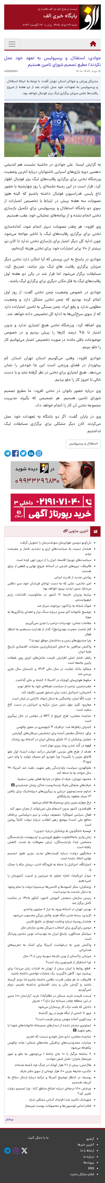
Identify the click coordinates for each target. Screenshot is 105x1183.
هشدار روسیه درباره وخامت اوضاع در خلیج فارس (58, 921)
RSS (91, 1168)
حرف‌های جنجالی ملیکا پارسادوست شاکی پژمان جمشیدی (53, 785)
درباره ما (88, 1157)
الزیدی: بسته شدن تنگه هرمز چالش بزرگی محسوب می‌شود (51, 915)
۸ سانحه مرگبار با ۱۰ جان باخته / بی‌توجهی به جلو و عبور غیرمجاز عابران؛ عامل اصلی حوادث (49, 1057)
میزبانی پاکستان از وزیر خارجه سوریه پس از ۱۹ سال (57, 956)
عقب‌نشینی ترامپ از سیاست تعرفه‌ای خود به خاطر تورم (54, 686)
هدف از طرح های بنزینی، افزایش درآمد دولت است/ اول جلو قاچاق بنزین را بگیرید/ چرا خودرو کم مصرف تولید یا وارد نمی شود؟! (49, 757)
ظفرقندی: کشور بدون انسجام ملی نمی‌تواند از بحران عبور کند (50, 808)
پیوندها (88, 1162)
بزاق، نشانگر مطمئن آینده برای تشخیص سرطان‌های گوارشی (51, 733)
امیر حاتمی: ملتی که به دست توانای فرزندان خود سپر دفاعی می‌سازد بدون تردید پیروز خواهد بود (49, 586)
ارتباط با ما (87, 1150)
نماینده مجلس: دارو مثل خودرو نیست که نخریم (58, 1036)
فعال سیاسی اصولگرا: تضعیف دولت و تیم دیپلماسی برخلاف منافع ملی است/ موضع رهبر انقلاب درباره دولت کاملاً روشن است (49, 820)
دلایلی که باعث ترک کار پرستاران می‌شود (63, 1007)
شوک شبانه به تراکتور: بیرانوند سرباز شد (64, 606)
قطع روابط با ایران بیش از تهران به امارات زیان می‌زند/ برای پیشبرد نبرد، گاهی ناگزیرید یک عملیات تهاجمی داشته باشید (49, 971)
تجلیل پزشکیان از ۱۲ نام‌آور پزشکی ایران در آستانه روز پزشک (51, 739)
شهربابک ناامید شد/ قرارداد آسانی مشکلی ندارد (60, 1100)
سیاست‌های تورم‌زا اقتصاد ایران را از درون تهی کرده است (54, 560)
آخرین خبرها (86, 1145)
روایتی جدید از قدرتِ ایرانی (72, 577)
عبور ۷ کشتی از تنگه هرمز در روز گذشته (65, 1013)
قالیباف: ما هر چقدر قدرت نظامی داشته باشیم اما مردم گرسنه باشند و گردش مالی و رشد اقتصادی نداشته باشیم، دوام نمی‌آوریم (49, 984)
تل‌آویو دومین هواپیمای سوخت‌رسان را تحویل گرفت (55, 543)
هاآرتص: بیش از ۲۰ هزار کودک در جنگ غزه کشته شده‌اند (52, 1065)
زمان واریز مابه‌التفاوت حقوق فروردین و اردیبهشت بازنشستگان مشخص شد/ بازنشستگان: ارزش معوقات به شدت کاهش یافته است (49, 842)
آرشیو (90, 1139)
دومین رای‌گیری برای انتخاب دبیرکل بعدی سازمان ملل (56, 927)
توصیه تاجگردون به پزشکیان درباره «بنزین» (62, 831)
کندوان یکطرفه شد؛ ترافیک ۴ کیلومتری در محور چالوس (54, 727)
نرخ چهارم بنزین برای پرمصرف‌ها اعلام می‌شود (61, 802)
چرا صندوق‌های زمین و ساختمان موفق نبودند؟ (60, 640)
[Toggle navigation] (12, 44)
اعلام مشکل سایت (82, 1174)
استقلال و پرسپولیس (83, 443)
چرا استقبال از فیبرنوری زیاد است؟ (68, 962)
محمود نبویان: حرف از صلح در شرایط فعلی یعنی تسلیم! (54, 779)
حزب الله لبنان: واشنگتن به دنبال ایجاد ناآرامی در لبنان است (51, 698)
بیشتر (9, 1119)
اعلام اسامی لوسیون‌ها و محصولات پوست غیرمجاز (57, 1106)
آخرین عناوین (78, 531)
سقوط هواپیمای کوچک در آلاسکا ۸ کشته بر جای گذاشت (53, 680)
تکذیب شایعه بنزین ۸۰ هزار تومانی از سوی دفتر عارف (55, 1071)
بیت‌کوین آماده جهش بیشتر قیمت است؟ (63, 1019)
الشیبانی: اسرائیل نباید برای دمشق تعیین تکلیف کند (56, 692)
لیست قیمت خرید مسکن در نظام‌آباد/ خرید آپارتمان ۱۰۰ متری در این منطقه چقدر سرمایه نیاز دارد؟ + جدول (49, 999)
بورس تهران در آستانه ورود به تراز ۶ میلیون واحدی (57, 909)
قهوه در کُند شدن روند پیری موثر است (65, 745)
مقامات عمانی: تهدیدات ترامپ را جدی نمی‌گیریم (58, 623)
